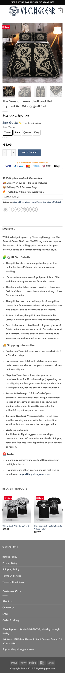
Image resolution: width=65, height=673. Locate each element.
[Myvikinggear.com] (32, 11)
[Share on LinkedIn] (35, 209)
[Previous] (8, 53)
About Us (7, 601)
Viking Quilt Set (54, 202)
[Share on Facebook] (11, 209)
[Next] (57, 53)
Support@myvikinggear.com (18, 649)
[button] (4, 11)
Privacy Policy (9, 563)
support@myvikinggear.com (34, 474)
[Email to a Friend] (23, 209)
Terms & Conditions (13, 582)
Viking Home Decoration (35, 202)
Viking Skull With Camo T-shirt (16, 526)
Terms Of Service (11, 576)
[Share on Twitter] (17, 209)
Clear (5, 137)
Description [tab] (8, 229)
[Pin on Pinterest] (29, 209)
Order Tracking (10, 620)
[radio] (7, 132)
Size (4, 127)
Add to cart (30, 152)
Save (7, 27)
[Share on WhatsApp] (5, 209)
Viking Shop (18, 202)
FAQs (5, 614)
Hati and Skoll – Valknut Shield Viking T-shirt (48, 527)
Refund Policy (9, 557)
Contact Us (8, 608)
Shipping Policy (10, 569)
